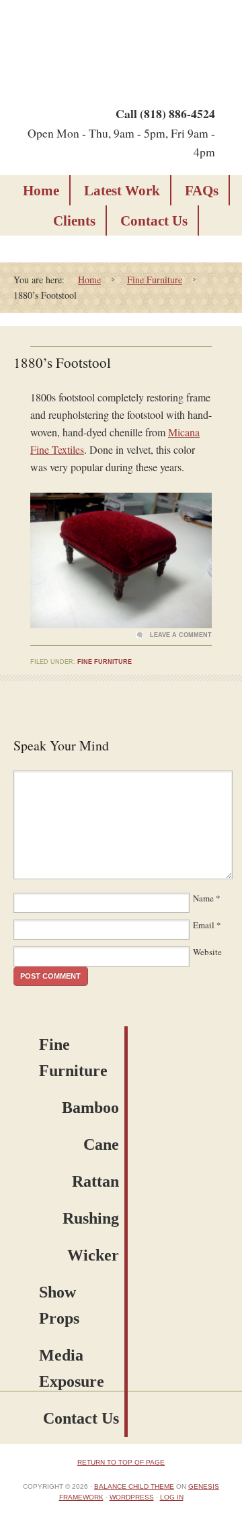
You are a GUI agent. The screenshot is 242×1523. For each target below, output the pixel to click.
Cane (101, 1144)
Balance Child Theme (134, 1486)
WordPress (132, 1497)
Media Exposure (71, 1368)
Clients (74, 221)
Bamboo (90, 1107)
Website (207, 952)
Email (203, 925)
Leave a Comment (181, 635)
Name (203, 898)
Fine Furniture (104, 661)
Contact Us (154, 221)
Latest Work (122, 191)
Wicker (93, 1255)
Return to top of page (121, 1462)
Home (41, 191)
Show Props (59, 1305)
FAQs (201, 191)
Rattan (95, 1181)
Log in (172, 1497)
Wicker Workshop (117, 45)
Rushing (91, 1218)
